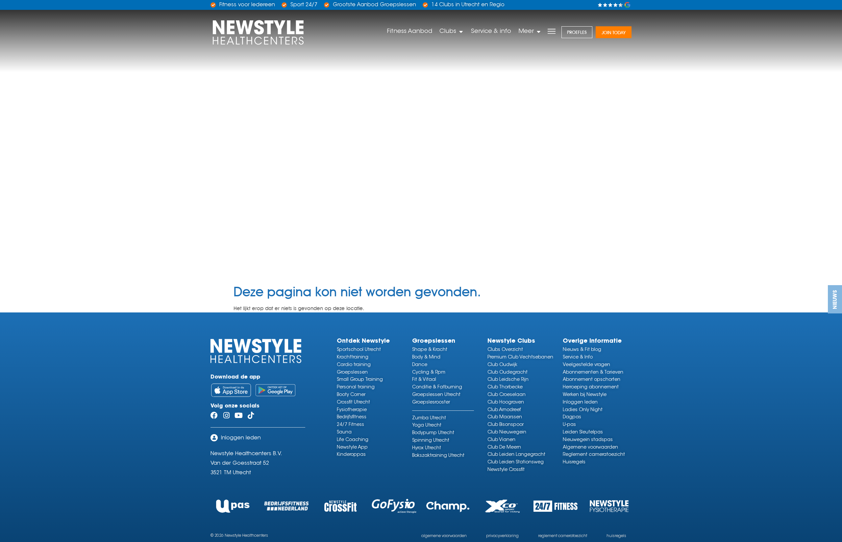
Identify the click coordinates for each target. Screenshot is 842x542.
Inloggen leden (241, 438)
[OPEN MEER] (538, 32)
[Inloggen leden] (214, 437)
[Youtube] (238, 415)
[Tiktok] (250, 415)
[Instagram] (226, 415)
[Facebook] (214, 415)
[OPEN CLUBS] (461, 32)
